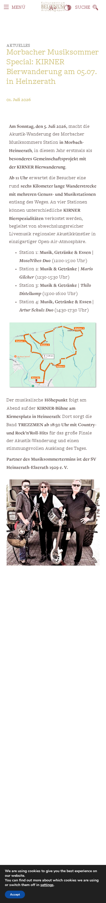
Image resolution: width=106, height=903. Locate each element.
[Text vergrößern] (53, 7)
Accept (15, 894)
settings (47, 885)
